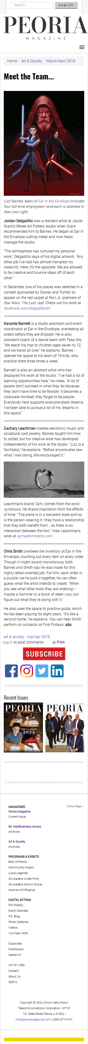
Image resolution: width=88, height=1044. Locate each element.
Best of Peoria (17, 861)
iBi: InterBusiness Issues (24, 826)
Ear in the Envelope (53, 201)
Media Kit (14, 955)
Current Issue (17, 816)
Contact (13, 971)
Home (12, 61)
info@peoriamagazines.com (33, 1019)
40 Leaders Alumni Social (25, 884)
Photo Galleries (18, 922)
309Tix (12, 982)
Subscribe (15, 943)
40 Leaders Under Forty (23, 878)
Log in (8, 642)
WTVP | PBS (16, 965)
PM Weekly (15, 905)
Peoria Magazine (19, 811)
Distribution (16, 949)
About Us (14, 976)
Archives (14, 831)
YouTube (14, 933)
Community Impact (21, 867)
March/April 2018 (60, 61)
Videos (13, 927)
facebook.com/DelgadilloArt (27, 308)
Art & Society (31, 61)
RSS (25, 933)
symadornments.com (34, 536)
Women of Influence (21, 890)
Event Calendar (18, 910)
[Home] (46, 28)
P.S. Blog (14, 916)
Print (61, 642)
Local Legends (18, 873)
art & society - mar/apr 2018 (27, 637)
